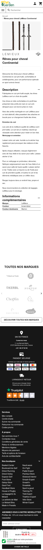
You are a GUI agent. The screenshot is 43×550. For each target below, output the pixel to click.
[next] (41, 293)
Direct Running (8, 471)
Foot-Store (6, 479)
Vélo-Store (26, 499)
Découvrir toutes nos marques (21, 319)
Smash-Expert (28, 479)
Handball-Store (8, 488)
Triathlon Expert (29, 496)
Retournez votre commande (22, 385)
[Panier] (41, 3)
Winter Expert (28, 502)
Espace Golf (7, 476)
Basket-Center (8, 465)
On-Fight (26, 468)
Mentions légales (9, 447)
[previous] (1, 293)
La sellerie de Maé (10, 499)
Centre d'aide (7, 418)
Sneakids (26, 485)
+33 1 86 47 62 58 (21, 348)
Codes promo (7, 427)
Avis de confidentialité (11, 456)
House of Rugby (9, 491)
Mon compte (7, 415)
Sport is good (28, 488)
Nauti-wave (27, 465)
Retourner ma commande (12, 424)
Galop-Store (7, 482)
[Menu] (3, 10)
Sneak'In (26, 482)
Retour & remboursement (12, 444)
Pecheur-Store (28, 473)
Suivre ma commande (11, 421)
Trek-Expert (27, 493)
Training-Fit (27, 491)
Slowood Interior (29, 476)
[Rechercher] (8, 10)
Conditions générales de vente (15, 441)
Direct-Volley (7, 473)
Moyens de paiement (11, 450)
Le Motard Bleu (8, 502)
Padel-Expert (28, 471)
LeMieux (11, 54)
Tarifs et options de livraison (13, 453)
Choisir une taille (21, 547)
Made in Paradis (9, 505)
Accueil (5, 16)
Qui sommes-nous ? (10, 436)
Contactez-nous (21, 340)
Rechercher (16, 10)
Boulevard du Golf (9, 468)
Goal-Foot (6, 485)
